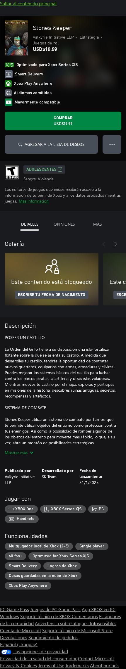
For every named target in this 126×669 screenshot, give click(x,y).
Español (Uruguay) (19, 644)
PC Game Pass (14, 609)
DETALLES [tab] (29, 224)
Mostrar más (16, 452)
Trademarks (77, 665)
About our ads (104, 665)
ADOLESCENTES (41, 169)
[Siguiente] (115, 244)
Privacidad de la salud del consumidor (38, 658)
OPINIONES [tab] (64, 224)
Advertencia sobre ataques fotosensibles (75, 623)
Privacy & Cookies (18, 665)
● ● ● (112, 144)
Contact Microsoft (96, 658)
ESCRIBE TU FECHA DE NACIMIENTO (51, 295)
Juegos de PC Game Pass (55, 609)
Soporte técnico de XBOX (46, 616)
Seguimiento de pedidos (53, 637)
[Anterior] (104, 244)
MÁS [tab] (97, 224)
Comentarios (85, 616)
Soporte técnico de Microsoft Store (77, 630)
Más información (34, 201)
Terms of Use (51, 665)
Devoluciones (13, 637)
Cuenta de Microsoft (20, 630)
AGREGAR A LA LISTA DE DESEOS (54, 144)
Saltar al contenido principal (28, 3)
